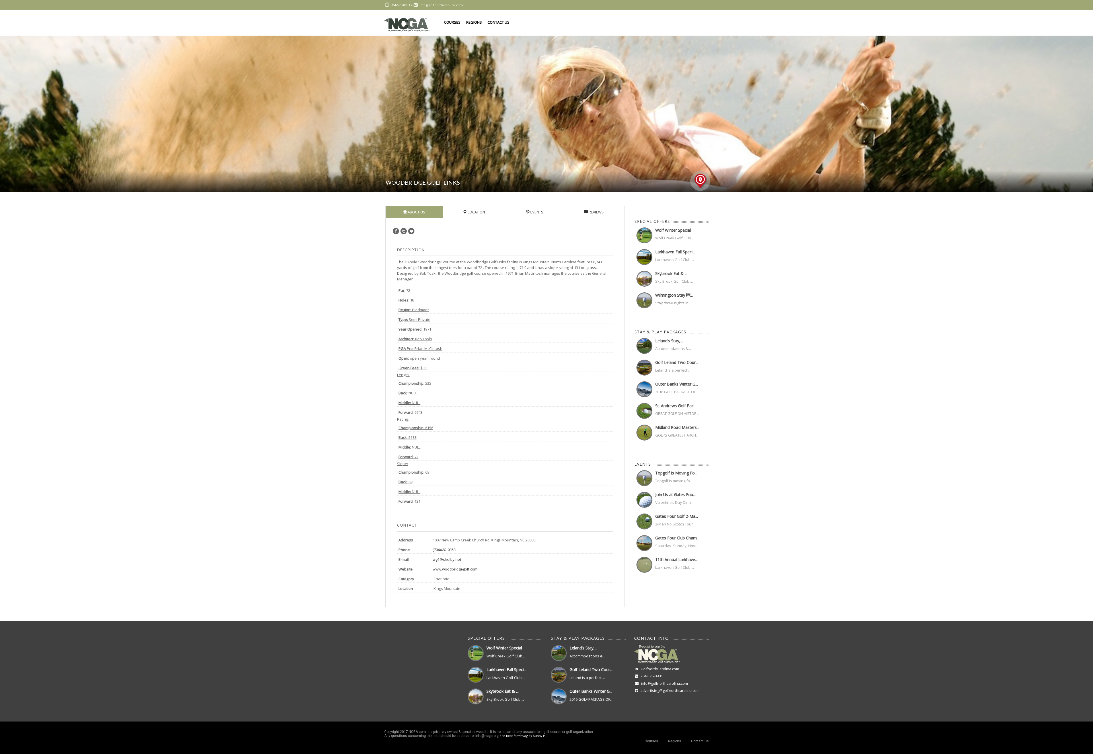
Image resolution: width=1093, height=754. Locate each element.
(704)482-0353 (444, 549)
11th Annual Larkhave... (676, 559)
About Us (416, 212)
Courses (452, 22)
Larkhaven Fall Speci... (675, 251)
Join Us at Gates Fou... (675, 494)
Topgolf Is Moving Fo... (676, 473)
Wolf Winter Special (673, 230)
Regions (474, 22)
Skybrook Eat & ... (671, 273)
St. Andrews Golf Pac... (675, 405)
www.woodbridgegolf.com (455, 569)
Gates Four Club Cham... (677, 538)
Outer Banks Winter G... (676, 384)
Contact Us (498, 22)
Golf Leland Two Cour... (676, 362)
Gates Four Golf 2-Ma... (676, 516)
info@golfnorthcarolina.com (664, 683)
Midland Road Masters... (677, 427)
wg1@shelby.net (447, 559)
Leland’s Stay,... (669, 340)
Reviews (596, 212)
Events (536, 212)
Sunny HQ (540, 736)
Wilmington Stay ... (674, 295)
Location (476, 212)
